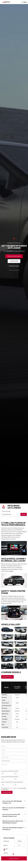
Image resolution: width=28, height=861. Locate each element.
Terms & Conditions (22, 788)
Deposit (5, 849)
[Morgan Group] (6, 2)
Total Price (6, 841)
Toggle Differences (7, 677)
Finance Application (14, 256)
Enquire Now (14, 261)
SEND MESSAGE (6, 792)
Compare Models (14, 266)
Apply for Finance (14, 858)
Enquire (24, 514)
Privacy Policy (5, 789)
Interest (5, 853)
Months (5, 845)
